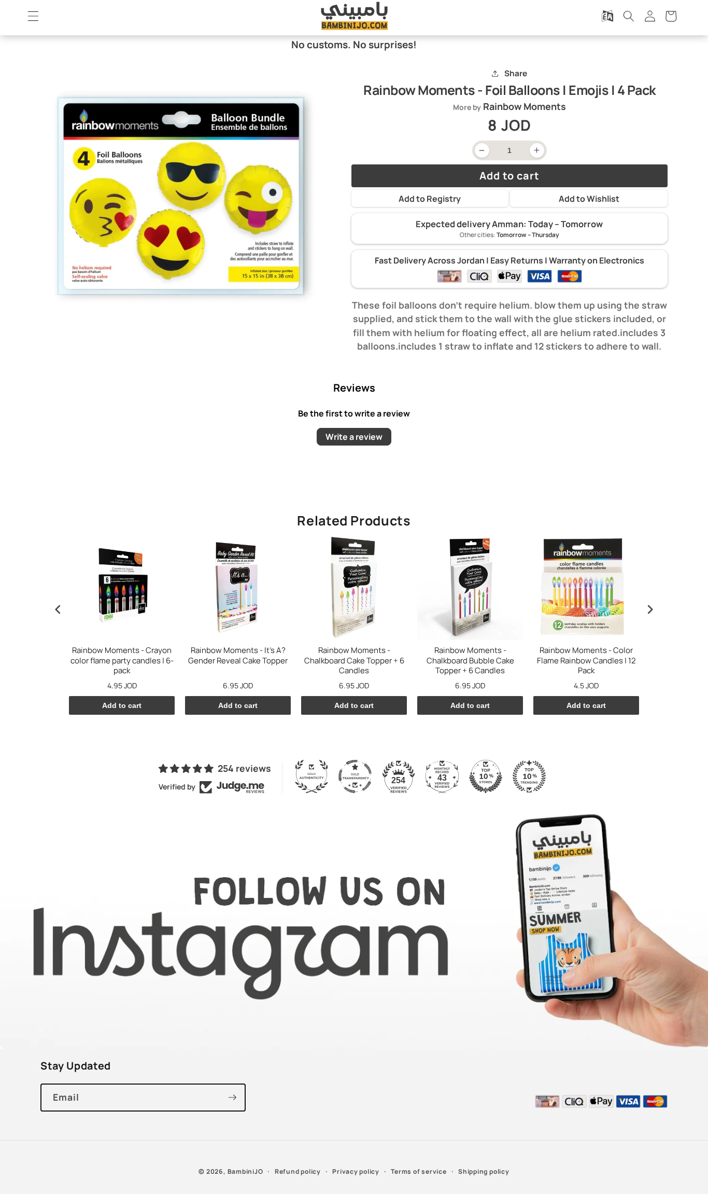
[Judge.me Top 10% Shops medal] (485, 776)
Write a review (354, 436)
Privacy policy (355, 1171)
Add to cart (121, 705)
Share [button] (515, 73)
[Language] (607, 16)
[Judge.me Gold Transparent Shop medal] (355, 776)
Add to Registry (430, 198)
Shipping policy (483, 1171)
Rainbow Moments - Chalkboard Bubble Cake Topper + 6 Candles (470, 660)
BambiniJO (245, 1171)
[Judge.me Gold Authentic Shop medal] (311, 776)
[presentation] (58, 609)
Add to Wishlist (589, 198)
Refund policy (298, 1171)
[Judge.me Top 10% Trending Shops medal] (529, 776)
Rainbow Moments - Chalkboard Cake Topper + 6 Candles (354, 660)
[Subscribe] (232, 1098)
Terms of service (418, 1171)
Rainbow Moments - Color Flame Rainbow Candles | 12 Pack (586, 660)
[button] (33, 16)
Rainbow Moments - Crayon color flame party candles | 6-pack (122, 660)
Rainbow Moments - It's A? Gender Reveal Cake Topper (238, 655)
